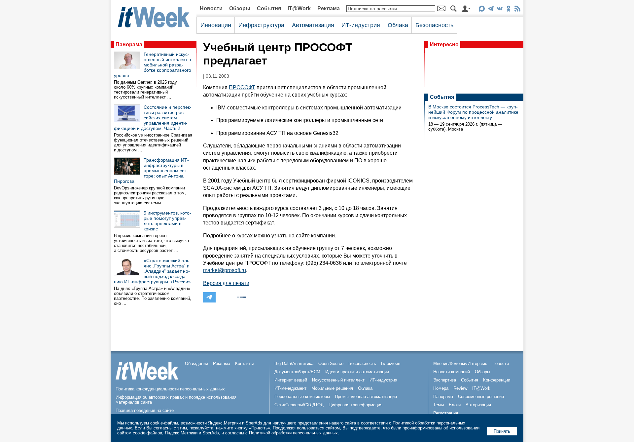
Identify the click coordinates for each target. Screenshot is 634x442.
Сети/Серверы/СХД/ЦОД (299, 404)
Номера (440, 388)
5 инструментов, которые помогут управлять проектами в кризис (167, 220)
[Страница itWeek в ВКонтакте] (499, 10)
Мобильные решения (332, 388)
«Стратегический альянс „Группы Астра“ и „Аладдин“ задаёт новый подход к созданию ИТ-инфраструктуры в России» (152, 271)
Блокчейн (390, 363)
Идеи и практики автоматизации (357, 371)
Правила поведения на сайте (145, 410)
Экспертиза (444, 380)
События (269, 8)
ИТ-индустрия (360, 25)
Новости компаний (451, 371)
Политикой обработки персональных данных (293, 432)
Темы (438, 404)
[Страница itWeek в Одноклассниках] (508, 10)
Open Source (330, 363)
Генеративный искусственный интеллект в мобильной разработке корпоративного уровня (152, 65)
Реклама (328, 8)
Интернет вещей (290, 380)
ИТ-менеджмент (290, 388)
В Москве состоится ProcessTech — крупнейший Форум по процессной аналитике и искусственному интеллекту (473, 112)
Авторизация (478, 404)
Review (460, 388)
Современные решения (481, 396)
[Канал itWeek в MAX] (481, 10)
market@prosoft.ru (224, 270)
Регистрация (445, 413)
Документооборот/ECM (297, 371)
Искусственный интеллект (338, 380)
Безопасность (434, 25)
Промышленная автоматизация (366, 396)
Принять (502, 431)
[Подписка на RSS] (517, 10)
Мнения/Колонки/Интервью (460, 363)
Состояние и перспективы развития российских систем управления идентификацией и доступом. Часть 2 (153, 117)
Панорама (129, 44)
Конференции (496, 380)
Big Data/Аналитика (293, 363)
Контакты (244, 363)
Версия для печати (226, 283)
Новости (211, 8)
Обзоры (239, 8)
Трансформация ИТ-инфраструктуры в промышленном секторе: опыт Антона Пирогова (151, 170)
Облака (398, 25)
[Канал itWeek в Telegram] (490, 10)
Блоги (455, 404)
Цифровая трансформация (355, 404)
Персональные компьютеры (302, 396)
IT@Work (299, 8)
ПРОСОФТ (242, 87)
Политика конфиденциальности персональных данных (170, 388)
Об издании (196, 363)
